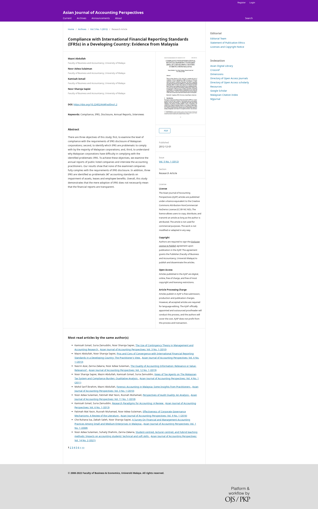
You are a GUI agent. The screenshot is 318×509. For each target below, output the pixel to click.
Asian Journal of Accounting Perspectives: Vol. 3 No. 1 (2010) (133, 349)
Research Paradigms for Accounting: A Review (138, 403)
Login (252, 2)
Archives (81, 18)
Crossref (215, 70)
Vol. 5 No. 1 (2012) (99, 29)
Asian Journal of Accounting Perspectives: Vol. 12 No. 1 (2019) (123, 370)
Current (67, 18)
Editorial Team (218, 38)
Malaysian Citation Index (224, 94)
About (118, 18)
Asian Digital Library (221, 65)
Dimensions (216, 74)
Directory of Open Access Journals (229, 78)
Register (242, 2)
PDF (165, 130)
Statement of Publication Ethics (227, 42)
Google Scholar (218, 90)
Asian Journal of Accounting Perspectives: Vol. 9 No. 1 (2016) (154, 415)
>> (83, 447)
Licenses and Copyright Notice (227, 46)
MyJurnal (215, 99)
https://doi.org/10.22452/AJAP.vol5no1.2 (95, 104)
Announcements (101, 18)
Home (71, 29)
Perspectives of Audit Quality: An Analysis (166, 395)
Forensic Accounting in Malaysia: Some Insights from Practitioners (154, 386)
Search (249, 18)
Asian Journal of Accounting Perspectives (103, 12)
